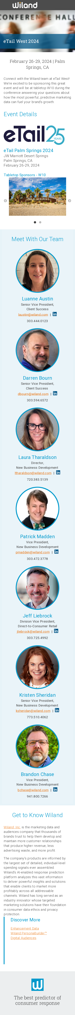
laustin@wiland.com (33, 314)
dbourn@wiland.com (33, 394)
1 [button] (35, 222)
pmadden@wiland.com (33, 552)
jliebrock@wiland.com (33, 632)
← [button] (5, 201)
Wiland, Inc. (12, 827)
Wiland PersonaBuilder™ (29, 933)
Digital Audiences (23, 938)
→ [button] (69, 201)
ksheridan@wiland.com (33, 711)
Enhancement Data (25, 928)
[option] (37, 197)
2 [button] (40, 222)
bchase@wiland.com (33, 790)
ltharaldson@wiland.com (33, 473)
